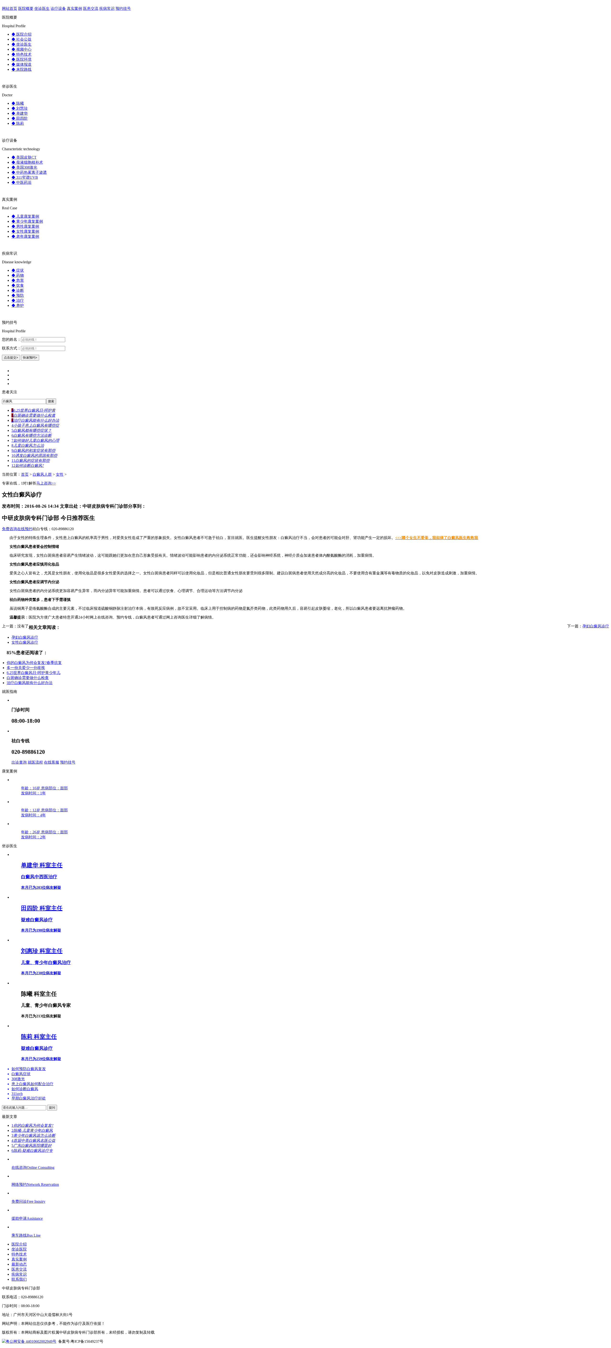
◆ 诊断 (17, 290)
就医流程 (35, 762)
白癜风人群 (42, 474)
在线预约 (24, 529)
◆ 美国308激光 (24, 167)
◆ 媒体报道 (21, 64)
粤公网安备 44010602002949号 (31, 1341)
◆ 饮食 (17, 285)
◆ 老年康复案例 (25, 236)
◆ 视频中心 (21, 49)
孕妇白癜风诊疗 (595, 626)
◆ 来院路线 (21, 69)
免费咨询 (9, 529)
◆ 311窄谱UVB (24, 177)
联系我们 (19, 1279)
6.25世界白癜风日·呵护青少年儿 (33, 673)
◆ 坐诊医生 (21, 44)
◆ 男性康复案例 (25, 226)
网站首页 (9, 8)
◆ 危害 (17, 280)
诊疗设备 (58, 8)
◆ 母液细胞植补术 (27, 162)
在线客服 (51, 762)
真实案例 (74, 8)
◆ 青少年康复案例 (27, 221)
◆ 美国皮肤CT (24, 157)
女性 (59, 474)
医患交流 (90, 8)
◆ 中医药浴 (21, 182)
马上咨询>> (46, 483)
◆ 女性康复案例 (25, 231)
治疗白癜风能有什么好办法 (30, 683)
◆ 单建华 (19, 113)
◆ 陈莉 (17, 123)
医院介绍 (19, 1244)
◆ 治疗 (17, 300)
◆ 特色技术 (21, 54)
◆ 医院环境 (21, 59)
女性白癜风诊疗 (24, 642)
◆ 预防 (17, 295)
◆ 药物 (17, 275)
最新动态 (19, 1264)
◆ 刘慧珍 (19, 108)
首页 (25, 474)
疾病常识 (107, 8)
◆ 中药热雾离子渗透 (29, 172)
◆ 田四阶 (19, 118)
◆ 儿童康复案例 (25, 216)
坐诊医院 (19, 1249)
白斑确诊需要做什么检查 (28, 678)
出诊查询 (19, 762)
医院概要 (25, 8)
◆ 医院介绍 (21, 34)
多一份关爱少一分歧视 (26, 668)
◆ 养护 (17, 305)
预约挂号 (123, 8)
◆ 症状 (17, 270)
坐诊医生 (42, 8)
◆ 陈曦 (17, 103)
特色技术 (19, 1254)
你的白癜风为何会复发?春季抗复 (34, 663)
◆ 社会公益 (21, 39)
